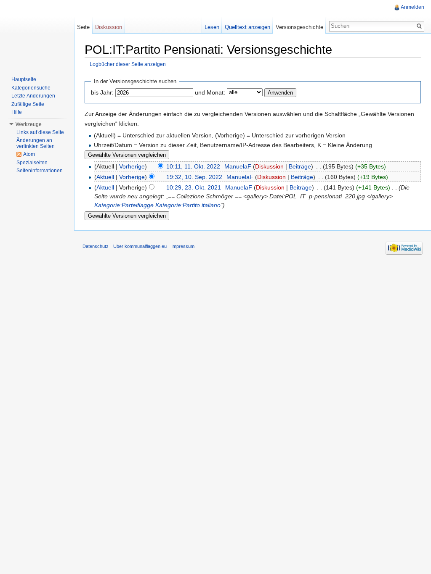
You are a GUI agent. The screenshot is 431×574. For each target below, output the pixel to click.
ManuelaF (237, 166)
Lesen (212, 27)
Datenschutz (95, 246)
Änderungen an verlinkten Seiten (35, 143)
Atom (29, 154)
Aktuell (105, 177)
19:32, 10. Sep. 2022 (194, 177)
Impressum (182, 246)
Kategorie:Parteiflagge (124, 205)
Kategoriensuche (31, 88)
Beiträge (300, 166)
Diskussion (269, 166)
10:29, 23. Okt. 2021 (193, 187)
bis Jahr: (102, 92)
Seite (83, 27)
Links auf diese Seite (40, 132)
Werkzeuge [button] (29, 124)
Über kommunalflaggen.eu (140, 246)
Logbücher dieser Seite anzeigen (128, 64)
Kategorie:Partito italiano (188, 205)
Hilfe (16, 112)
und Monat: (210, 92)
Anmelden (412, 7)
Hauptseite (23, 79)
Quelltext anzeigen (247, 27)
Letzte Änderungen (33, 96)
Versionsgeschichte (299, 27)
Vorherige (132, 166)
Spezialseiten (32, 163)
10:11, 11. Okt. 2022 (193, 166)
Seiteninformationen (39, 171)
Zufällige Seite (27, 104)
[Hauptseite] (37, 33)
